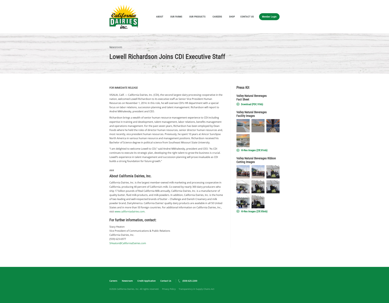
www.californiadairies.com (130, 211)
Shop (232, 16)
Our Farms (176, 16)
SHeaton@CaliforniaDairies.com (127, 243)
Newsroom (115, 47)
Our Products (197, 16)
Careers (217, 16)
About (159, 16)
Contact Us (247, 16)
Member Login (269, 16)
